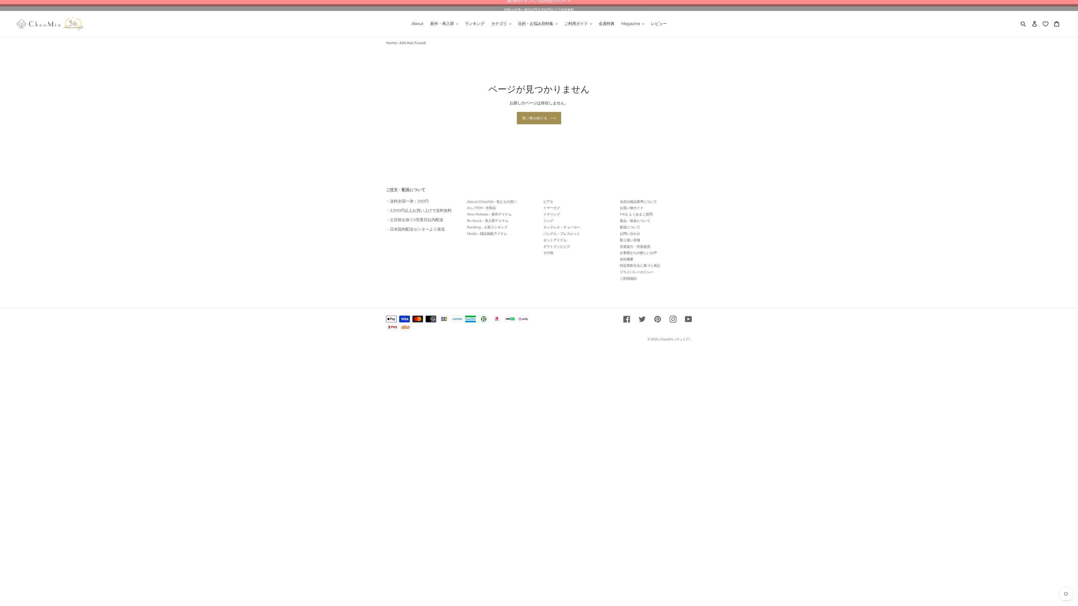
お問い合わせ (630, 233)
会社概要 (626, 259)
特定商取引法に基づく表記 (640, 265)
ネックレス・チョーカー (561, 227)
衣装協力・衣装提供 (635, 246)
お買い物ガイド (631, 208)
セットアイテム (555, 240)
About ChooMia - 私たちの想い (492, 201)
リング (548, 221)
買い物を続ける (535, 118)
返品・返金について (635, 221)
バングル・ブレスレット (561, 233)
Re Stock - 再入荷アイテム (487, 221)
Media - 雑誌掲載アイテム (487, 233)
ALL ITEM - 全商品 (481, 208)
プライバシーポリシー (637, 272)
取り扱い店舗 (630, 240)
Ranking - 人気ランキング (487, 227)
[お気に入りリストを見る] (1046, 23)
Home (391, 43)
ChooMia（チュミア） (676, 339)
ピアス (548, 201)
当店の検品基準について (638, 201)
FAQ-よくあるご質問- (637, 214)
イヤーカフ (551, 208)
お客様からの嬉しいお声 (638, 253)
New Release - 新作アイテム (489, 214)
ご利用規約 (628, 278)
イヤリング (551, 214)
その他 (548, 253)
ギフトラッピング (556, 246)
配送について (630, 227)
